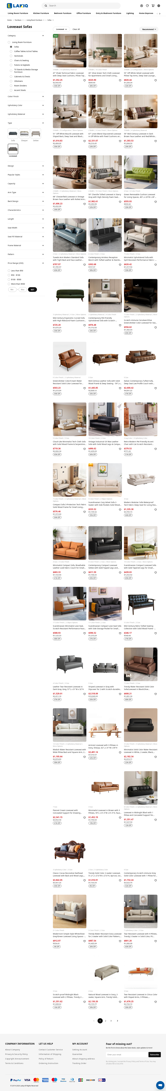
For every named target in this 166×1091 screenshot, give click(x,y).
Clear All (76, 29)
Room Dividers (20, 85)
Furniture (18, 20)
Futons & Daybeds (22, 65)
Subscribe (154, 1055)
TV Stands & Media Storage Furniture (26, 70)
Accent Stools (20, 90)
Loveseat (60, 29)
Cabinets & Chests (22, 76)
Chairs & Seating (21, 60)
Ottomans (18, 81)
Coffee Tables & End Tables (26, 51)
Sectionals (18, 56)
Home (9, 20)
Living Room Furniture (34, 20)
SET (32, 290)
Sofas (49, 20)
